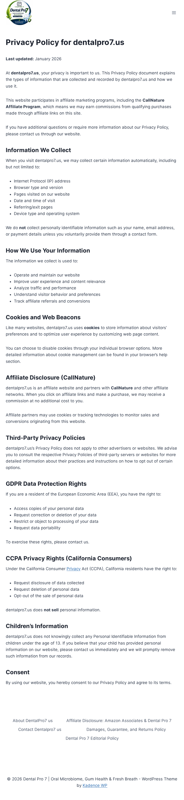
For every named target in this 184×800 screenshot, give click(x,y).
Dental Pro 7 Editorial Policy (92, 738)
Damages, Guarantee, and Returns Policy (126, 729)
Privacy (73, 568)
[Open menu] (173, 12)
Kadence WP (95, 785)
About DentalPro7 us (33, 720)
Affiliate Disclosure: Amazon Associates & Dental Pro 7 (119, 720)
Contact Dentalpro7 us (39, 729)
